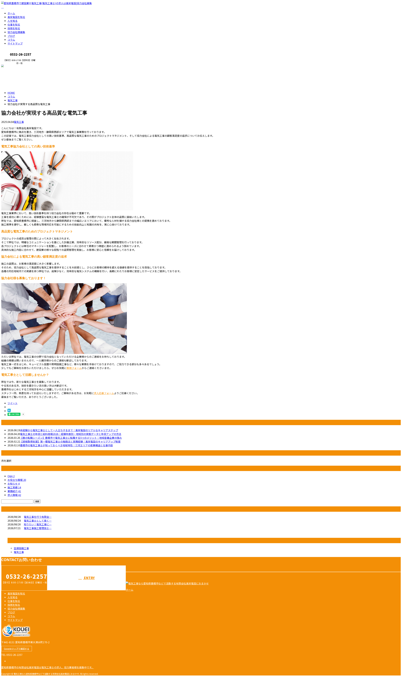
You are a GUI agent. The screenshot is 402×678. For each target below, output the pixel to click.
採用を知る (14, 28)
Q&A (11, 476)
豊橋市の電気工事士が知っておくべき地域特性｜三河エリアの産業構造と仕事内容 (66, 445)
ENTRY (12, 66)
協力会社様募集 (16, 32)
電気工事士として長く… (38, 520)
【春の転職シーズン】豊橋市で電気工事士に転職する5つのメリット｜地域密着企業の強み (71, 438)
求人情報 (14, 495)
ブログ (11, 36)
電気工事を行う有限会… (38, 517)
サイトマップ (15, 43)
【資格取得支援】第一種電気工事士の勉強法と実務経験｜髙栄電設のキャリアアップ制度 (70, 441)
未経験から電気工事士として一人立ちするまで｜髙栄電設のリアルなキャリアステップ (69, 430)
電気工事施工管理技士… (38, 528)
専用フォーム (74, 368)
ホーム (11, 13)
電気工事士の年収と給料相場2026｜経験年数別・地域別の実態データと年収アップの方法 (70, 434)
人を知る (13, 21)
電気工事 (13, 100)
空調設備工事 (21, 548)
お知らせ (14, 483)
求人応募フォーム (104, 393)
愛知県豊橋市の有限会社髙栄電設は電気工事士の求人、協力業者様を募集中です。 (47, 667)
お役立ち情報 (17, 480)
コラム (11, 39)
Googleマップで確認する (16, 648)
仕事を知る (14, 24)
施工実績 (14, 487)
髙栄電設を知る (16, 17)
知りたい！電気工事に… (38, 524)
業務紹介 (14, 491)
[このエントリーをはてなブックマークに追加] (9, 411)
